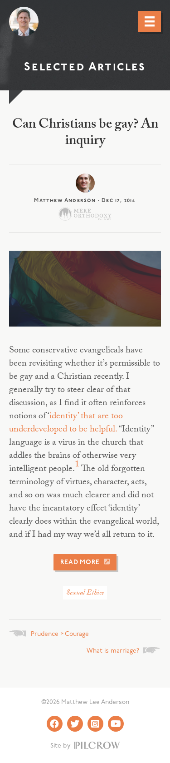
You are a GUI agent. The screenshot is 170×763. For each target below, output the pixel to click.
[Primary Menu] (149, 21)
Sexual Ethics (85, 593)
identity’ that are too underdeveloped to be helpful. (66, 423)
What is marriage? (113, 651)
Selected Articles (85, 67)
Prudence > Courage (60, 634)
